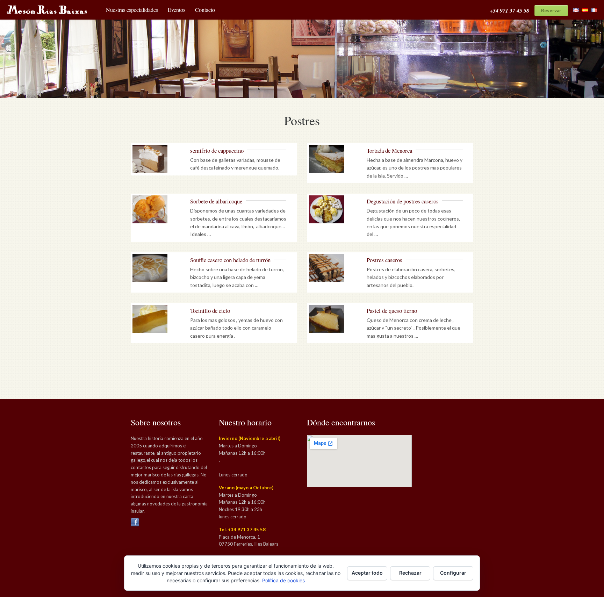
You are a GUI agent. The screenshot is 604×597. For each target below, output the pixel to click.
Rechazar (410, 573)
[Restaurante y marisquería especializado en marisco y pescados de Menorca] (44, 9)
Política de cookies (283, 580)
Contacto (205, 9)
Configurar (453, 573)
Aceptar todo (367, 573)
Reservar (551, 10)
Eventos (176, 9)
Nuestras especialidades (132, 9)
